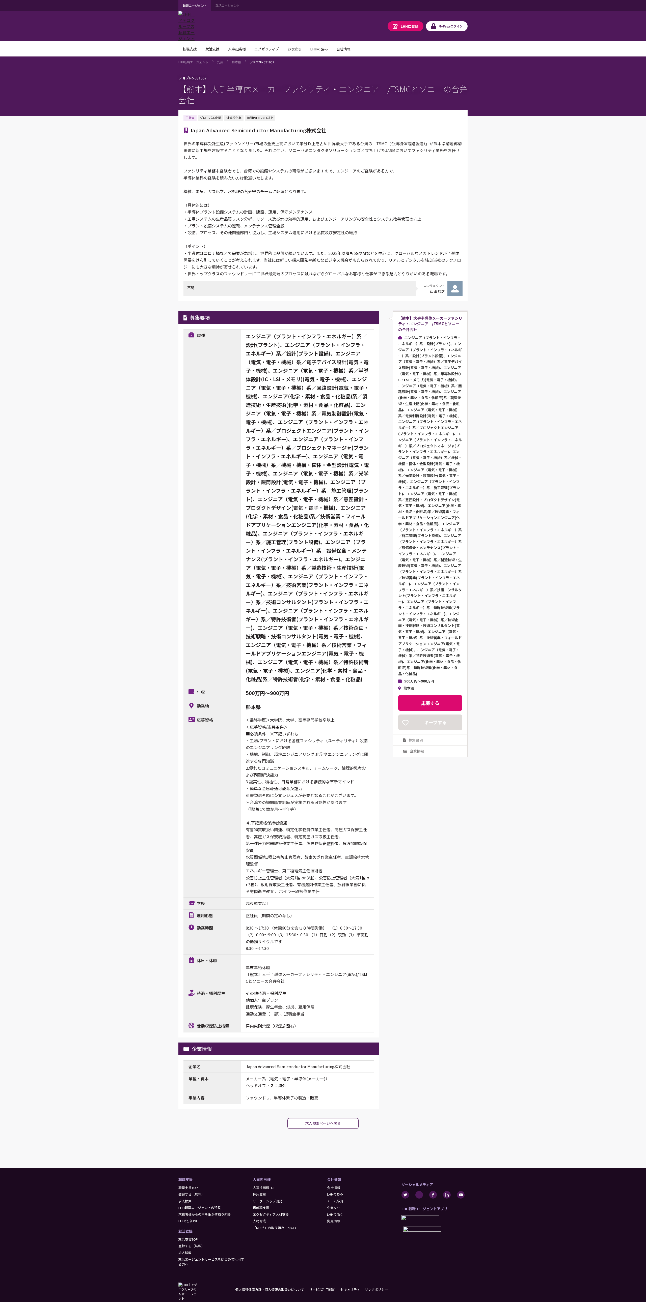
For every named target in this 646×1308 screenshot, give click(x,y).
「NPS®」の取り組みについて (275, 1227)
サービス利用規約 (322, 1289)
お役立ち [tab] (294, 48)
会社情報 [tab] (343, 48)
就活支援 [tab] (212, 48)
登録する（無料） (191, 1194)
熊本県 (236, 62)
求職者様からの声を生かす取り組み (204, 1214)
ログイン (451, 26)
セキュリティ (350, 1289)
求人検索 (185, 1201)
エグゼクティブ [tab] (266, 48)
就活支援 (185, 1231)
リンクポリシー (376, 1289)
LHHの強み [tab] (319, 48)
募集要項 (416, 739)
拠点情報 (333, 1220)
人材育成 (259, 1220)
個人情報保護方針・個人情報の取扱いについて (269, 1289)
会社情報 (334, 1179)
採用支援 (259, 1194)
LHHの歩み (335, 1194)
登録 (409, 26)
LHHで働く (335, 1214)
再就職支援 (261, 1207)
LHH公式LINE (188, 1220)
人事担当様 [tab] (237, 48)
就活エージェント (228, 5)
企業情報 (417, 751)
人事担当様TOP (264, 1187)
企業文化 (333, 1207)
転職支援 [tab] (190, 48)
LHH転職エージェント (193, 62)
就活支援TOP (188, 1239)
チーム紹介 (335, 1201)
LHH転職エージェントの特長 (199, 1207)
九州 (220, 62)
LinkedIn (447, 1195)
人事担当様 (262, 1179)
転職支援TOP (188, 1187)
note (419, 1195)
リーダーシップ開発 (267, 1201)
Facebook (433, 1195)
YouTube (461, 1195)
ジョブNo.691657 (262, 62)
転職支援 (185, 1179)
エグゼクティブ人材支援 (271, 1214)
